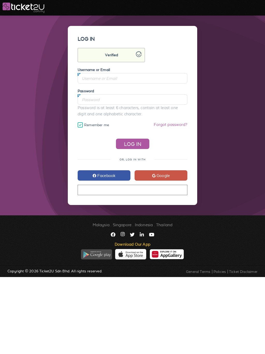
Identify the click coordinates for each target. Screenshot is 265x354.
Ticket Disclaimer (243, 272)
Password (86, 91)
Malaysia (101, 225)
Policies (220, 272)
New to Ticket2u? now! (132, 190)
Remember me (96, 125)
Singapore (122, 225)
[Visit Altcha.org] (139, 55)
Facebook (106, 175)
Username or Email (94, 70)
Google (163, 175)
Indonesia (144, 225)
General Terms (198, 272)
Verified (111, 55)
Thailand (164, 225)
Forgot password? (170, 124)
